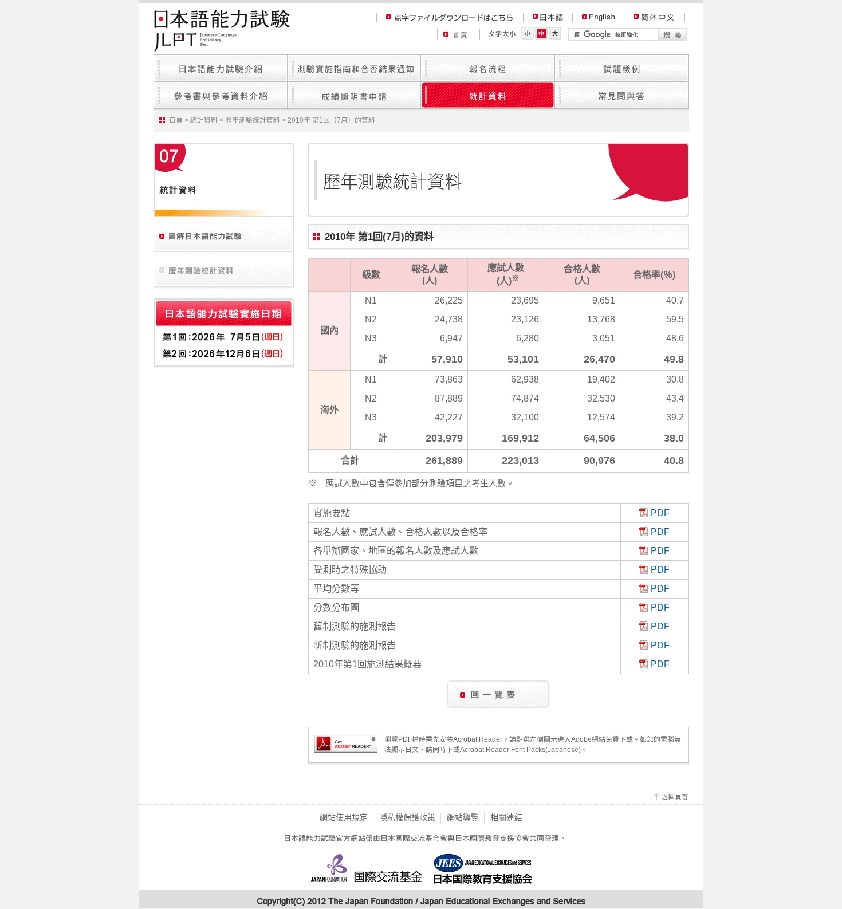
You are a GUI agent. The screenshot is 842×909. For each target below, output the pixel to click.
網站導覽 (463, 817)
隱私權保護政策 (407, 817)
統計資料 (204, 120)
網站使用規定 (344, 817)
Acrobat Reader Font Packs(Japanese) (520, 750)
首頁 (176, 120)
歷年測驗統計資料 (252, 120)
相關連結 (506, 817)
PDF (660, 512)
